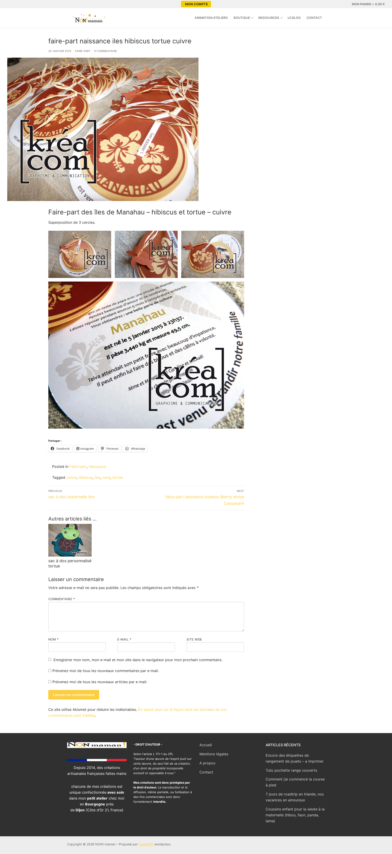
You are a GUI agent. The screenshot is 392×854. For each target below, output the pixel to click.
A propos (207, 763)
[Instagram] (19, 4)
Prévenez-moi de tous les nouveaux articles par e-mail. (99, 682)
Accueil (205, 745)
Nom (53, 639)
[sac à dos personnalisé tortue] (70, 540)
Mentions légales (213, 754)
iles (97, 477)
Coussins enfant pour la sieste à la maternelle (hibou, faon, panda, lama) (295, 815)
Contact (206, 772)
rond (106, 477)
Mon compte (196, 4)
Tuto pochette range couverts (291, 770)
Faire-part (83, 51)
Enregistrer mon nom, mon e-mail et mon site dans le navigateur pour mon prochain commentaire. (138, 660)
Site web (194, 639)
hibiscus (86, 477)
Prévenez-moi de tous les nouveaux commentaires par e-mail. (105, 670)
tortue (117, 477)
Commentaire (61, 599)
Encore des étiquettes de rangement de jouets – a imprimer (294, 758)
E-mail (124, 639)
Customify (146, 844)
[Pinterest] (28, 4)
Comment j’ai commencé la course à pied (295, 782)
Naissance (97, 466)
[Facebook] (11, 4)
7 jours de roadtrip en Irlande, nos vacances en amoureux (295, 797)
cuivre (71, 477)
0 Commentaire (105, 51)
